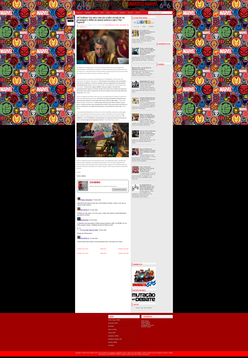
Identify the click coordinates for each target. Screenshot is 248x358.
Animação (111, 323)
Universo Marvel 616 (91, 353)
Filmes (117, 25)
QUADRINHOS (88, 13)
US (109, 345)
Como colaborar (145, 324)
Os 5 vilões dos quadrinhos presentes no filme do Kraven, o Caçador (147, 33)
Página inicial (103, 248)
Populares (136, 26)
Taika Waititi (123, 25)
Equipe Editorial (145, 322)
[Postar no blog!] (79, 176)
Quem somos (145, 321)
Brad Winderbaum (110, 25)
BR (109, 326)
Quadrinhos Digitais (113, 339)
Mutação (130, 13)
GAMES (108, 13)
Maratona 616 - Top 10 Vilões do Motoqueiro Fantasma (141, 68)
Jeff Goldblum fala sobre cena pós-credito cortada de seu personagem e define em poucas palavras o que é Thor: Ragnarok (101, 19)
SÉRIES (102, 13)
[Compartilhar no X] (81, 176)
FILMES (95, 13)
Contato (138, 13)
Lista (144, 26)
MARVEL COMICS (115, 354)
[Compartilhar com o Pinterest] (85, 176)
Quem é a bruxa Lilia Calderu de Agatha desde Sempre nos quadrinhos (147, 116)
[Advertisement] (144, 232)
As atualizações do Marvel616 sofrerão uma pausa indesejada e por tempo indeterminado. (147, 187)
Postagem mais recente (82, 248)
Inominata (122, 13)
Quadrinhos (111, 336)
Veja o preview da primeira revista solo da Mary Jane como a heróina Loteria (147, 169)
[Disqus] (103, 220)
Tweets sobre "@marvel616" (144, 308)
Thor (127, 25)
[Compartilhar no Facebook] (83, 176)
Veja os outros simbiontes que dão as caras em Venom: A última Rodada (148, 132)
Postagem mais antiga (123, 248)
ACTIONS (115, 13)
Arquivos (151, 26)
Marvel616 (79, 13)
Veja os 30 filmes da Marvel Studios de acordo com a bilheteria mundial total (147, 151)
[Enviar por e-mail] (77, 176)
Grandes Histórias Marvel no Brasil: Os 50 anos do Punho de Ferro (147, 99)
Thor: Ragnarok (81, 26)
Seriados (110, 342)
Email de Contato (146, 326)
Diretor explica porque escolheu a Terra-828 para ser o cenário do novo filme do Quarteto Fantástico (147, 51)
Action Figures (112, 320)
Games (110, 332)
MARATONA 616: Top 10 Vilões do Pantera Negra (147, 82)
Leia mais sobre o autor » (119, 189)
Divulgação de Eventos (147, 325)
